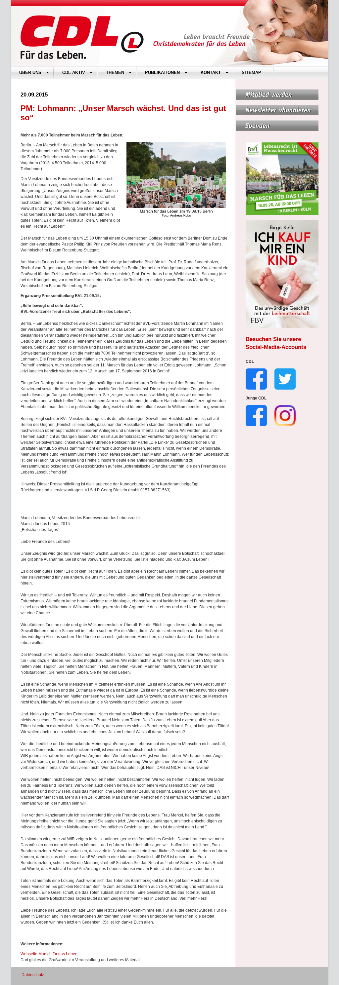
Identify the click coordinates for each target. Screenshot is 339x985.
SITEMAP (251, 72)
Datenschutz (33, 974)
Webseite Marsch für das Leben (49, 954)
